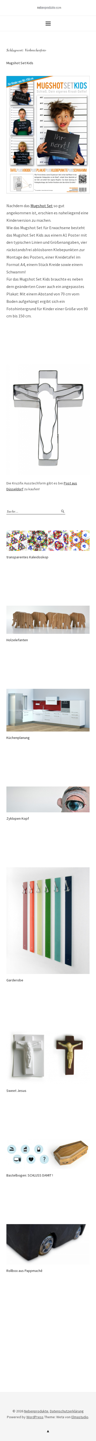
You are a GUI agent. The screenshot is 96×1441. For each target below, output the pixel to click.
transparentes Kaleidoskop (27, 557)
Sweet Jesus (16, 1090)
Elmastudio (79, 1417)
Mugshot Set (41, 205)
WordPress (35, 1417)
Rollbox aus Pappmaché (24, 1270)
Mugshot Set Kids (19, 63)
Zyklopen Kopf (17, 818)
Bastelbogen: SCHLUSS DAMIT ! (29, 1175)
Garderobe (14, 980)
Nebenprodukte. (36, 1411)
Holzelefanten (17, 640)
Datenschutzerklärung (67, 1411)
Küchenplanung (18, 737)
